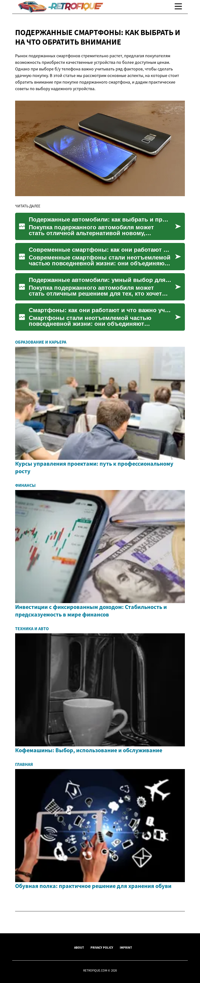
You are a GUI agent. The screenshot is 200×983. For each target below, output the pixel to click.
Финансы (25, 485)
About (79, 947)
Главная (24, 764)
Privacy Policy (101, 947)
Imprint (126, 947)
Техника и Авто (32, 628)
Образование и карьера (40, 342)
